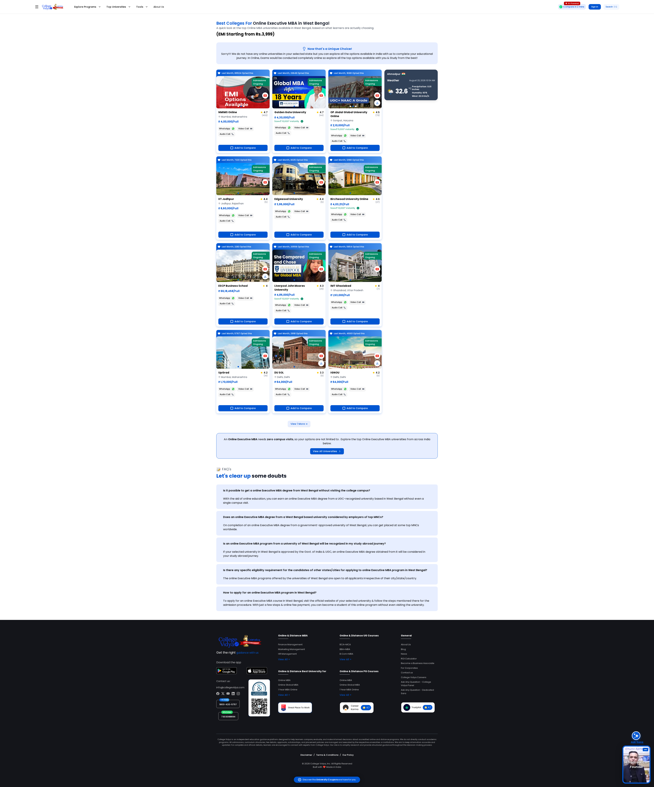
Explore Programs (85, 7)
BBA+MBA (345, 649)
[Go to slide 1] (238, 106)
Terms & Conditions (327, 755)
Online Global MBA (288, 684)
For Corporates (409, 668)
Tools (139, 7)
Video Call (243, 128)
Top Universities (116, 7)
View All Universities (325, 451)
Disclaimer (306, 755)
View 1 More (299, 424)
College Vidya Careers (413, 677)
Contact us (407, 672)
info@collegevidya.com (230, 687)
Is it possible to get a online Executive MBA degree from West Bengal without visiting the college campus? (296, 490)
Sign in (594, 6)
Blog (403, 649)
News (404, 653)
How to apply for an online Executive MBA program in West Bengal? (269, 593)
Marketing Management (291, 649)
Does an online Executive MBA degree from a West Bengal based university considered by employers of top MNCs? (303, 517)
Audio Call (225, 134)
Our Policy (348, 755)
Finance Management (290, 644)
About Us (158, 7)
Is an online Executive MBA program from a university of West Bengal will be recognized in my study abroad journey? (304, 544)
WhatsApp (224, 128)
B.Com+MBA (346, 653)
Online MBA (284, 680)
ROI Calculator (409, 658)
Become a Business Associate (417, 663)
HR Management (287, 653)
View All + (284, 659)
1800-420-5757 (228, 704)
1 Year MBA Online (287, 689)
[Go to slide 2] (241, 106)
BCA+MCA (345, 644)
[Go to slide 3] (243, 106)
